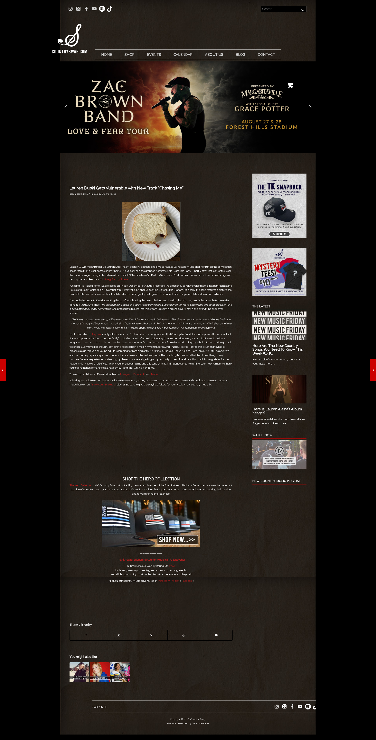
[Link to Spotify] (102, 9)
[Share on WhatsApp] (151, 635)
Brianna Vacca (109, 194)
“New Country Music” (103, 384)
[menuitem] (106, 54)
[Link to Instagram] (70, 9)
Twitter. (155, 374)
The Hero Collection (81, 485)
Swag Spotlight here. (116, 279)
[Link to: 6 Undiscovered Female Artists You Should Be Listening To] (120, 672)
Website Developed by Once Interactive (188, 723)
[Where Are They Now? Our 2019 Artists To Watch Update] (3, 370)
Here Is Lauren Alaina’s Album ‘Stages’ (277, 411)
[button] (188, 107)
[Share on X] (118, 635)
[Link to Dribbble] (110, 9)
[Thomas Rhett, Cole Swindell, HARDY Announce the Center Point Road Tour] (373, 370)
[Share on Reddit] (184, 635)
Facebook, (139, 374)
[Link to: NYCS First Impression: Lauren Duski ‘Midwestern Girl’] (100, 672)
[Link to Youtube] (94, 9)
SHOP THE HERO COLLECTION (151, 479)
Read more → (267, 363)
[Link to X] (78, 9)
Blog (95, 194)
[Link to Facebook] (86, 9)
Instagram (95, 334)
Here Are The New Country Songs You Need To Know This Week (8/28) (277, 350)
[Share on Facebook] (86, 635)
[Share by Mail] (216, 635)
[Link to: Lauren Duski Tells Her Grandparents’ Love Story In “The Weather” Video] (79, 672)
